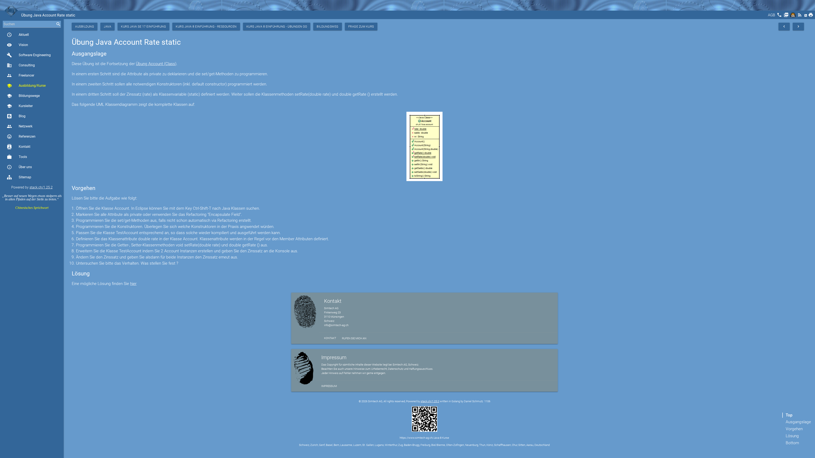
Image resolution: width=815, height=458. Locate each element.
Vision (17, 44)
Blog (22, 116)
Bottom (792, 442)
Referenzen (21, 136)
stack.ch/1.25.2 (41, 187)
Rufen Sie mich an (354, 338)
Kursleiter (20, 106)
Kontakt (18, 146)
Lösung (792, 435)
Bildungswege (23, 95)
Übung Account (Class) (156, 63)
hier (133, 283)
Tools (17, 156)
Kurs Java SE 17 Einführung (143, 26)
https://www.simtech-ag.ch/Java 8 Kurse (424, 437)
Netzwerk (19, 126)
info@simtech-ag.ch (336, 325)
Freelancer (20, 75)
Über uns (19, 167)
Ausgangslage (798, 421)
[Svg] (793, 16)
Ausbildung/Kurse (26, 85)
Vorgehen (794, 428)
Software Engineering (29, 55)
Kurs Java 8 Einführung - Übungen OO (276, 26)
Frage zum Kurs (361, 26)
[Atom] (806, 16)
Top (789, 415)
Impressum (329, 386)
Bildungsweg (328, 26)
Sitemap (25, 177)
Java (107, 26)
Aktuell (18, 34)
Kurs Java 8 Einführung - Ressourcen (206, 26)
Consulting (21, 65)
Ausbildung (84, 26)
